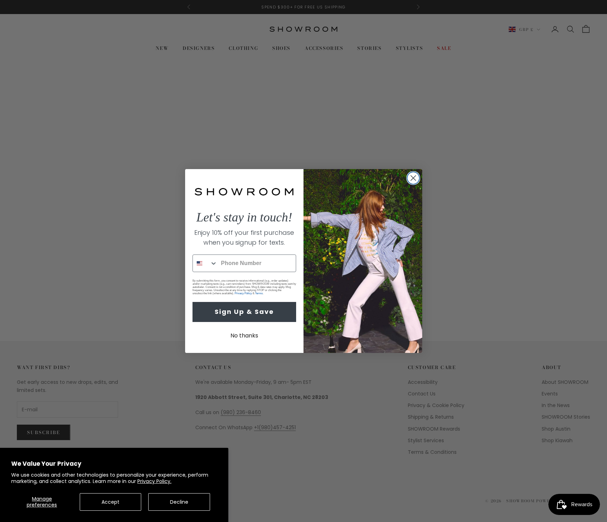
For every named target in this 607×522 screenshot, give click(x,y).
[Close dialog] (413, 178)
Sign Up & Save (244, 311)
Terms (259, 293)
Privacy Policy (243, 293)
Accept (110, 501)
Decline (179, 501)
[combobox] (205, 263)
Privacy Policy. (154, 481)
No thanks (244, 335)
